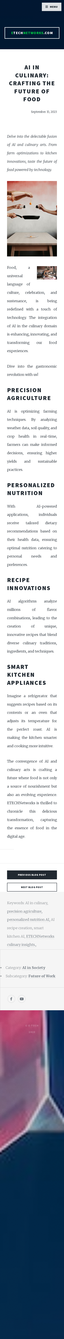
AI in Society (33, 967)
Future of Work (41, 976)
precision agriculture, (24, 911)
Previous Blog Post (32, 874)
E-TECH (33, 1025)
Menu (54, 7)
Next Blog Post (32, 887)
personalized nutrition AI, (29, 919)
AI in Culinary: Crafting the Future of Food (32, 83)
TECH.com (32, 33)
